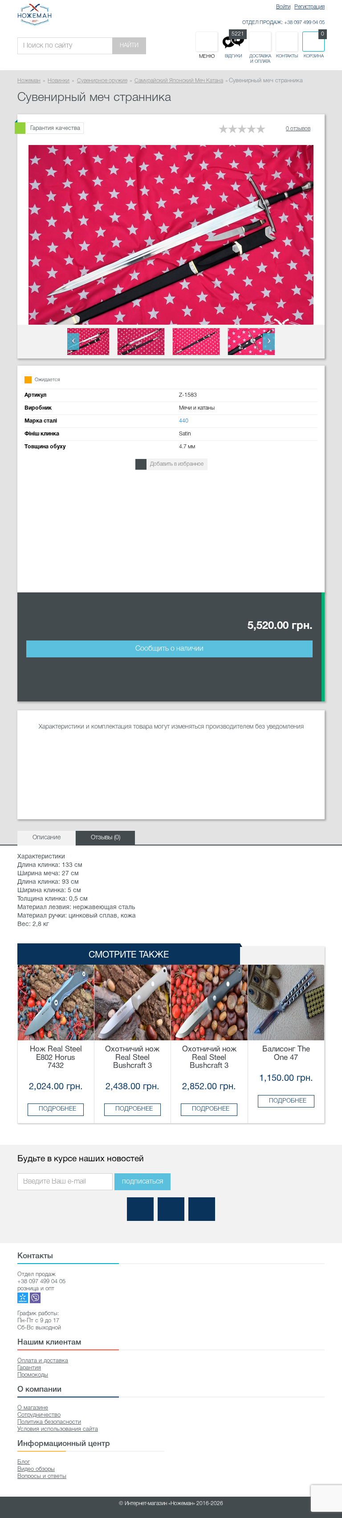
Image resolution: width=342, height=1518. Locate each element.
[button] (73, 341)
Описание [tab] (47, 838)
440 (183, 421)
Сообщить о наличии (169, 649)
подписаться (142, 1182)
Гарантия (29, 1367)
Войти (283, 6)
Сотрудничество (39, 1415)
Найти (129, 45)
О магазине (32, 1407)
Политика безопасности (49, 1422)
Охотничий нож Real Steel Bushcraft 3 (132, 1057)
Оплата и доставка (42, 1360)
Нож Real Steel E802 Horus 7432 (56, 1057)
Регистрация (309, 6)
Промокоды (32, 1375)
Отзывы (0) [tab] (105, 838)
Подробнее (57, 1109)
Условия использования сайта (57, 1429)
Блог (23, 1462)
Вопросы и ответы (41, 1476)
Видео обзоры (36, 1469)
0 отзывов (298, 128)
